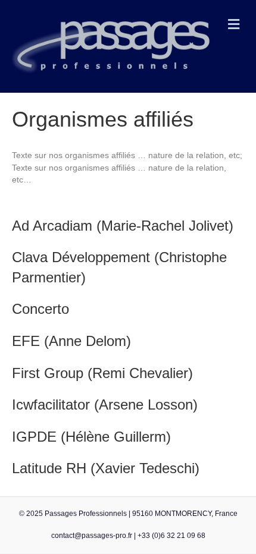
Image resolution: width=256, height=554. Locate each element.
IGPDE (36, 437)
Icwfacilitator (51, 404)
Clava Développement (81, 257)
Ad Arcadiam (52, 226)
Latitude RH (49, 468)
